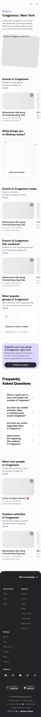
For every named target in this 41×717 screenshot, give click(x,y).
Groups (24, 594)
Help (5, 604)
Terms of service (14, 700)
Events (23, 599)
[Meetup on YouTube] (20, 675)
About (5, 637)
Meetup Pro (7, 647)
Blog (4, 642)
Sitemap (24, 628)
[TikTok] (34, 675)
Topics (23, 604)
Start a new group (27, 577)
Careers (6, 652)
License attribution (18, 708)
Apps (5, 657)
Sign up (6, 594)
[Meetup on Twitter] (12, 675)
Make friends (26, 623)
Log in (5, 599)
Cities (23, 609)
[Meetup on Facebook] (5, 675)
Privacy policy (27, 700)
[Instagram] (27, 675)
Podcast (6, 661)
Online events (26, 613)
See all (5, 88)
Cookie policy (30, 704)
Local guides (26, 618)
